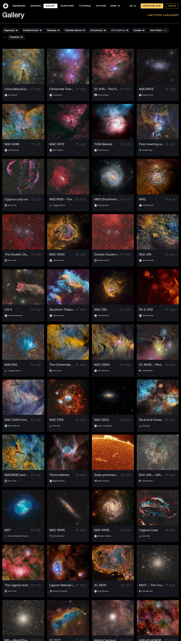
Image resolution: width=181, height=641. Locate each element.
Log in (172, 6)
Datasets (35, 6)
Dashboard (18, 6)
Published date (30, 30)
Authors (101, 6)
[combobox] (115, 5)
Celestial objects (73, 30)
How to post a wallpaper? (163, 15)
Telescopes (67, 6)
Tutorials (85, 6)
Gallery (50, 6)
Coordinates (96, 30)
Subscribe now (152, 6)
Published (15, 37)
